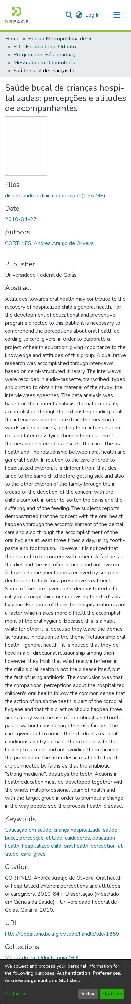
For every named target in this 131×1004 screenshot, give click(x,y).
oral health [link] (76, 846)
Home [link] (12, 38)
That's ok (112, 994)
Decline (88, 994)
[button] (16, 15)
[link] (55, 195)
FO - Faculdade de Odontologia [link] (47, 46)
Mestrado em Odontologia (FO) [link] (47, 62)
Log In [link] (92, 15)
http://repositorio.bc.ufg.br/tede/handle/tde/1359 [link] (62, 934)
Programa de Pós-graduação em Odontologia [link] (47, 54)
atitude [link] (54, 838)
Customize (16, 994)
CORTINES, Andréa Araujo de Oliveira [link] (49, 243)
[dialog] (65, 981)
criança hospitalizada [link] (77, 830)
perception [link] (103, 846)
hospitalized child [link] (41, 846)
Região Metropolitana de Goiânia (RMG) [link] (61, 38)
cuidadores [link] (77, 838)
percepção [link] (31, 838)
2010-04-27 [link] (21, 219)
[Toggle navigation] (116, 15)
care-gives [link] (33, 854)
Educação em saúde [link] (28, 830)
